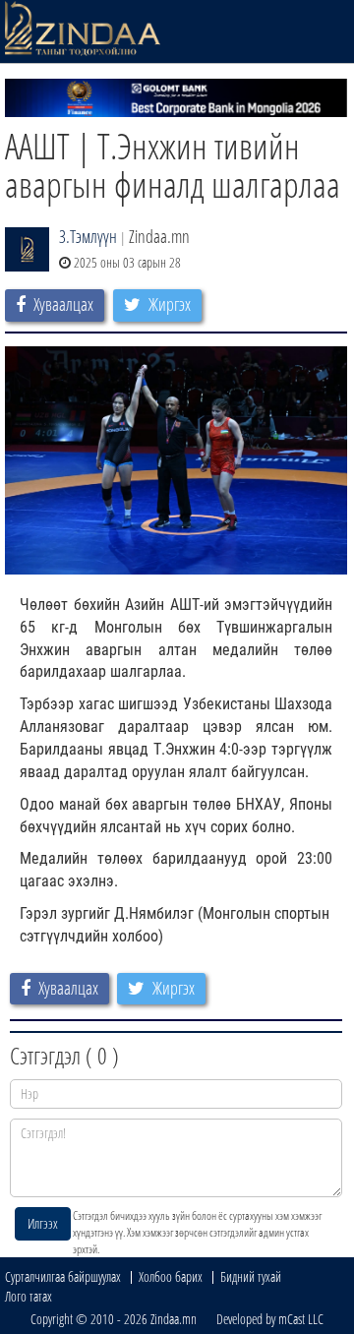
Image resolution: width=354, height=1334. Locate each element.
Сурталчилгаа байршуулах (63, 1276)
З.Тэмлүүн (88, 236)
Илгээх (43, 1223)
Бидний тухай (250, 1276)
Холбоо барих (171, 1276)
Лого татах (28, 1296)
